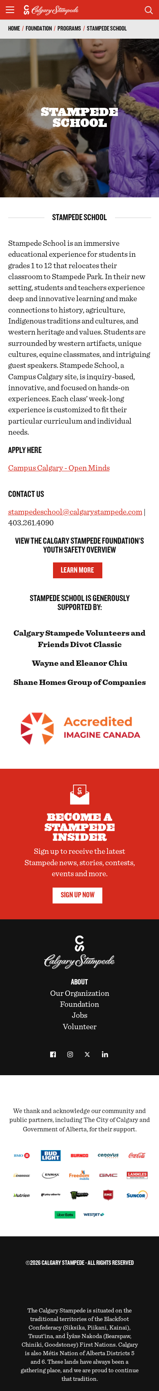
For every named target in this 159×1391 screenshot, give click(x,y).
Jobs (79, 1015)
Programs (69, 28)
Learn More (77, 570)
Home (14, 28)
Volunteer (80, 1027)
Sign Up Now (78, 895)
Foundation (39, 28)
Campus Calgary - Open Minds (59, 468)
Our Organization (79, 993)
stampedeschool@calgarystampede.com (75, 512)
